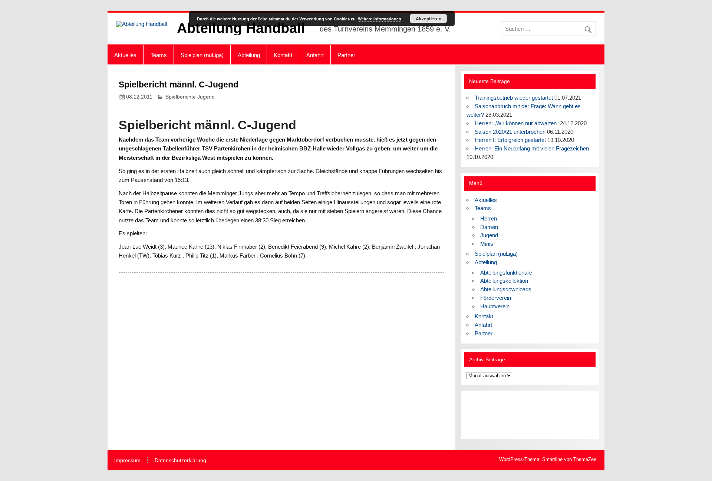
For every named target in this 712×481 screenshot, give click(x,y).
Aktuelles (125, 55)
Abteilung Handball (241, 28)
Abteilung (249, 55)
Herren (488, 218)
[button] (478, 415)
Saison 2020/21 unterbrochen (510, 132)
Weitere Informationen (379, 18)
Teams (159, 55)
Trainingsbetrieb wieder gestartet (514, 97)
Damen (489, 227)
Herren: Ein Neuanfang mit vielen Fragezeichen (532, 148)
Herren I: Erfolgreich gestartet (510, 140)
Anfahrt (315, 55)
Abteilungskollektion (504, 281)
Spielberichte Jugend (190, 97)
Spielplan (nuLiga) (202, 55)
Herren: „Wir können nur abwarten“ (516, 123)
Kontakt (283, 55)
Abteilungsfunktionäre (506, 272)
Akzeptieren (428, 18)
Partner (346, 55)
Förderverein (495, 298)
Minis (486, 243)
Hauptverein (495, 306)
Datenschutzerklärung (180, 460)
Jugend (489, 235)
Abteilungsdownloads (505, 289)
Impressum (127, 460)
